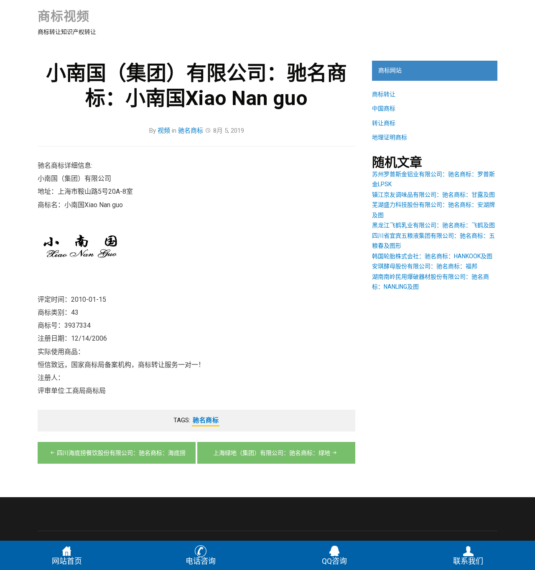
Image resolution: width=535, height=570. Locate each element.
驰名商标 (190, 130)
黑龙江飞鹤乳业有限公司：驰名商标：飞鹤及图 (433, 225)
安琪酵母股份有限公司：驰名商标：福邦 (424, 266)
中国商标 (383, 108)
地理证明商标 (389, 137)
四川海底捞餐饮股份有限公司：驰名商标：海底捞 (121, 452)
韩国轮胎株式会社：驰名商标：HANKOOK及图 (432, 256)
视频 (164, 130)
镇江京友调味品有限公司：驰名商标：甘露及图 (433, 194)
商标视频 (63, 16)
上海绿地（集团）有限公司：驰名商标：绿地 (271, 452)
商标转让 (383, 94)
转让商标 (383, 123)
